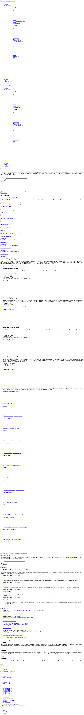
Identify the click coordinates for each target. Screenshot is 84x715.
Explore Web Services (8, 280)
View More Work (6, 201)
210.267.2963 (73, 557)
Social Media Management (18, 41)
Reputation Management (17, 40)
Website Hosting (16, 22)
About (6, 79)
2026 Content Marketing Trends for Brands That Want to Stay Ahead (15, 614)
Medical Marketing (6, 702)
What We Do (8, 5)
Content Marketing (16, 23)
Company (2, 565)
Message (2, 191)
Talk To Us (7, 82)
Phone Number (3, 180)
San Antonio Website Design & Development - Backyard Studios (13, 705)
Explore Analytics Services (9, 339)
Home (6, 4)
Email (1, 181)
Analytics (14, 20)
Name (1, 562)
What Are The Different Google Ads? (9, 621)
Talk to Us (5, 669)
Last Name (2, 179)
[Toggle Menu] (3, 3)
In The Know (8, 81)
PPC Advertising (16, 39)
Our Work (7, 80)
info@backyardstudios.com (5, 677)
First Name (2, 177)
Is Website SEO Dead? (7, 628)
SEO (14, 19)
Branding (14, 55)
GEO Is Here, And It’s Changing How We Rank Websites (12, 635)
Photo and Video (16, 56)
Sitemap (21, 704)
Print (14, 57)
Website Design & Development (19, 21)
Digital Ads (15, 37)
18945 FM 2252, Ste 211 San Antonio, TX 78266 (5, 683)
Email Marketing (16, 38)
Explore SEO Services (8, 309)
